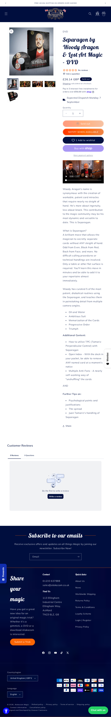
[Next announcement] (105, 3)
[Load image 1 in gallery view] (12, 84)
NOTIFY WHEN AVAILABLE (83, 132)
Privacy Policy (82, 626)
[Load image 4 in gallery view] (50, 84)
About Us (80, 581)
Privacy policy (52, 704)
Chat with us (98, 710)
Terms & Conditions (85, 607)
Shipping (67, 83)
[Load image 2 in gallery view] (25, 84)
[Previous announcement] (5, 3)
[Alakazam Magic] (55, 14)
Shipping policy (83, 704)
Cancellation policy (38, 707)
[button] (6, 14)
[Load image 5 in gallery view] (12, 96)
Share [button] (69, 426)
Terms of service (67, 704)
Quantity (67, 107)
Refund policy (37, 704)
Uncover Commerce (39, 710)
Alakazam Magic (22, 705)
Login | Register (83, 620)
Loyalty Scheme (83, 613)
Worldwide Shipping (85, 594)
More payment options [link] (83, 155)
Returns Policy (82, 600)
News (78, 587)
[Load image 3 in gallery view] (37, 84)
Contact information (18, 707)
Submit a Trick (22, 641)
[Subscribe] (78, 556)
